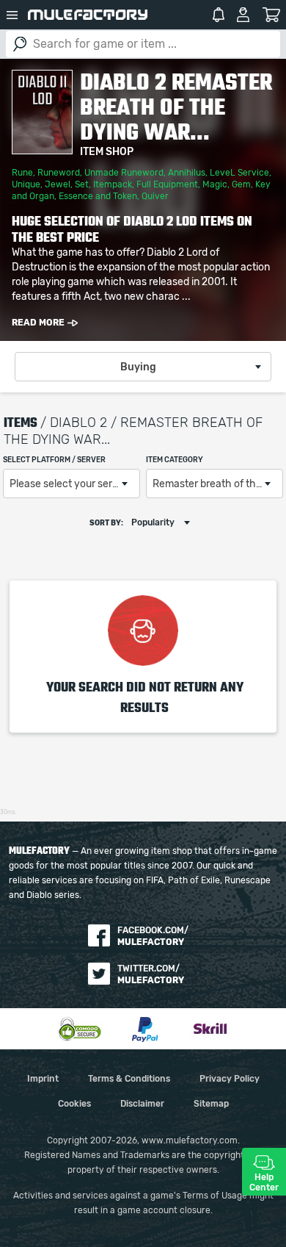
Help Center (264, 1182)
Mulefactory (87, 15)
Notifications (219, 14)
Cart (271, 14)
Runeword (58, 172)
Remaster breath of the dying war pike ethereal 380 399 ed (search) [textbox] (217, 484)
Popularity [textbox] (153, 522)
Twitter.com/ (150, 974)
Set (82, 184)
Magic (214, 184)
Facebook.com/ (152, 936)
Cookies (74, 1103)
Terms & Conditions (129, 1078)
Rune (22, 172)
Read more (38, 322)
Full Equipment (167, 184)
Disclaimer (142, 1103)
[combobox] (143, 366)
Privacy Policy (229, 1078)
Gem (241, 184)
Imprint (43, 1078)
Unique (26, 184)
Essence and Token (98, 196)
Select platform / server (54, 460)
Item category (174, 460)
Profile (243, 14)
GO (19, 44)
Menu (12, 14)
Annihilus (186, 172)
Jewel (57, 184)
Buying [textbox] (138, 367)
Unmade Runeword (124, 172)
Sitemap (211, 1103)
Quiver (155, 196)
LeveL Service (239, 172)
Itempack (112, 184)
